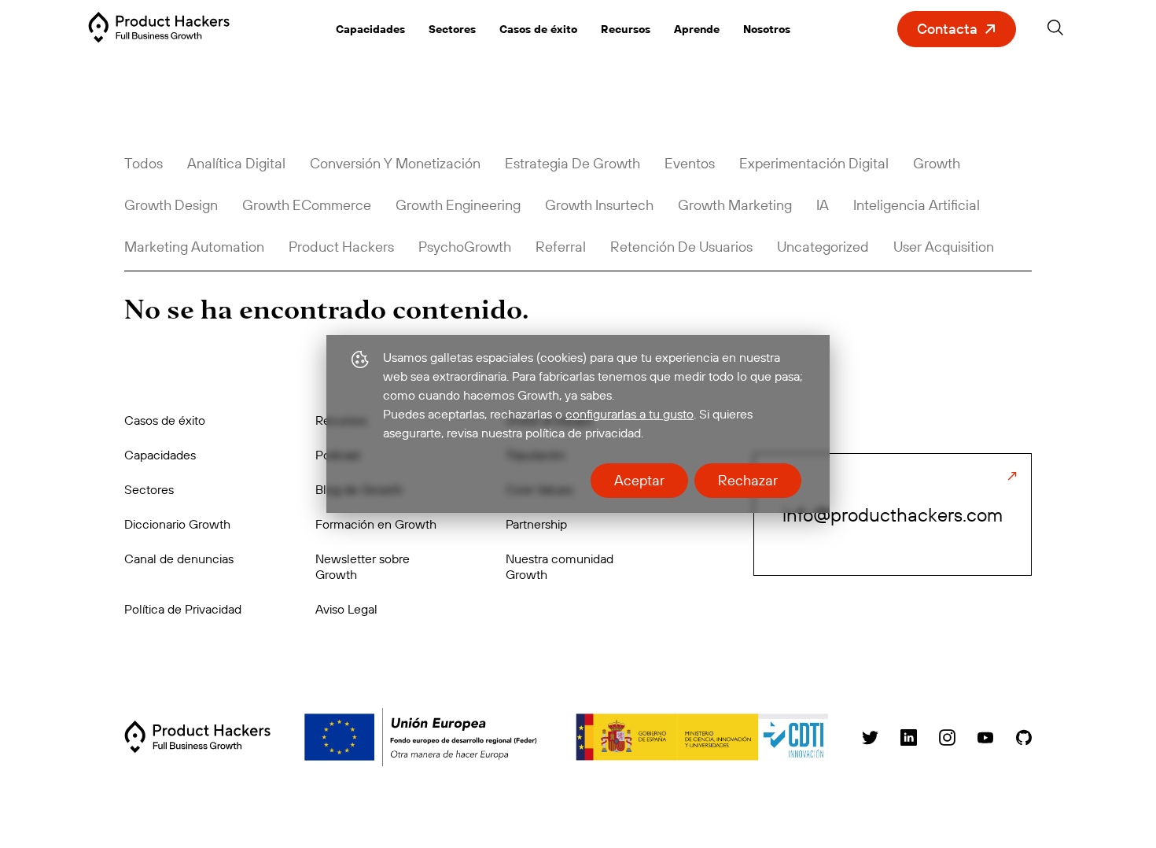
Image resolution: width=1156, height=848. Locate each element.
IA (822, 205)
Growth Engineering (458, 205)
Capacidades (370, 29)
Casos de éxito (538, 29)
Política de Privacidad (182, 609)
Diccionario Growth (177, 524)
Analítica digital (236, 163)
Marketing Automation (194, 247)
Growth (936, 163)
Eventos (690, 163)
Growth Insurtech (599, 205)
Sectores (452, 29)
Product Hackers (341, 247)
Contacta (947, 29)
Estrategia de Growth (572, 163)
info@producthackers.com (892, 514)
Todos (143, 163)
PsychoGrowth (464, 247)
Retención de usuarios (681, 247)
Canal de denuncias (179, 558)
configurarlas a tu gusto (629, 414)
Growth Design (171, 205)
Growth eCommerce (306, 205)
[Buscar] (1055, 30)
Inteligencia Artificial (916, 205)
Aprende (697, 29)
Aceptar (639, 480)
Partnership (536, 524)
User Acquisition (943, 247)
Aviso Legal (346, 609)
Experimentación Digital (814, 163)
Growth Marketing (735, 205)
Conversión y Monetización (395, 163)
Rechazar (748, 480)
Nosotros (766, 29)
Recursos (625, 29)
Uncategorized (823, 247)
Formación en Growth (375, 524)
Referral (561, 247)
